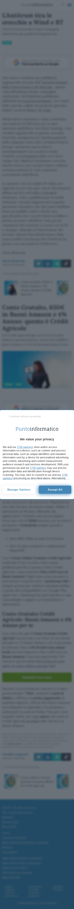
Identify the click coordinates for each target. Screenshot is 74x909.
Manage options (19, 489)
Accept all (55, 489)
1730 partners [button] (25, 447)
